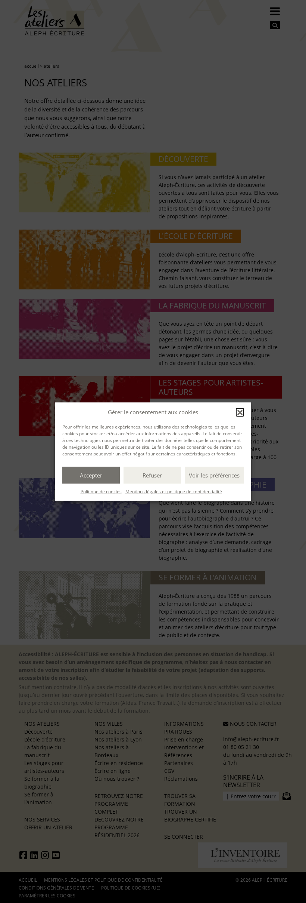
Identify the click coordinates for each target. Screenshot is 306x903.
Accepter (91, 475)
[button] (240, 412)
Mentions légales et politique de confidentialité (173, 491)
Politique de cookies (101, 491)
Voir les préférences (214, 475)
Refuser (152, 475)
